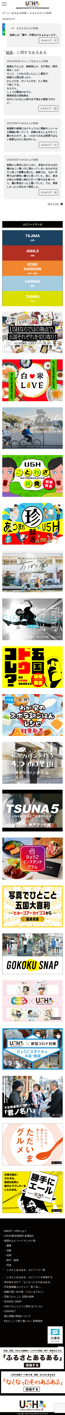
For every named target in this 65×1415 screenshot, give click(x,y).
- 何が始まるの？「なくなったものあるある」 (27, 1281)
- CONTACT (9, 1311)
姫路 (9, 52)
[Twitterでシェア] (4, 26)
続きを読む (54, 204)
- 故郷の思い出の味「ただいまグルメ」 (23, 1291)
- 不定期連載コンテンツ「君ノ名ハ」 (22, 1286)
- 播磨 (8, 1245)
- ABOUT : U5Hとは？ (14, 1230)
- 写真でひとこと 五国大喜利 (18, 1296)
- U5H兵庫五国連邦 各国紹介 (18, 1235)
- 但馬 (8, 1255)
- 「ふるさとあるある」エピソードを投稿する (27, 1277)
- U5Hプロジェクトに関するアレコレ (22, 1306)
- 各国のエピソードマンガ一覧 (19, 1240)
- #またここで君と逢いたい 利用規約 (22, 1320)
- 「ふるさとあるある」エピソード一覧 (23, 1269)
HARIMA (32, 283)
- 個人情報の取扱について (16, 1316)
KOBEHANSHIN (32, 268)
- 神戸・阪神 (12, 1260)
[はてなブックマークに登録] (3, 32)
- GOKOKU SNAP (11, 1301)
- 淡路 (8, 1250)
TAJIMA (32, 237)
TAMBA (33, 298)
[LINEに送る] (4, 32)
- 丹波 (8, 1264)
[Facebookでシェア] (3, 29)
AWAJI (32, 253)
